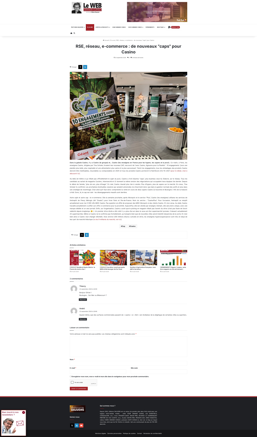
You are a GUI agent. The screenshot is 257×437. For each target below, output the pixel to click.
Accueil (106, 40)
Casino (133, 226)
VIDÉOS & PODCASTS (102, 27)
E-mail (73, 368)
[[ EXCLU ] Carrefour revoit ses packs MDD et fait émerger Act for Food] (113, 257)
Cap (123, 226)
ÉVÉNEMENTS (150, 27)
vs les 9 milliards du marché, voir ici (107, 219)
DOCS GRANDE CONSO (135, 27)
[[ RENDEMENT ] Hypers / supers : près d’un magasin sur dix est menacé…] (173, 257)
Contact (139, 433)
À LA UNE (90, 27)
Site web (134, 368)
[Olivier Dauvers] (87, 7)
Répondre (83, 299)
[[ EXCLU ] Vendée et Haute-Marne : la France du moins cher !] (83, 257)
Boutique (160, 27)
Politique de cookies (129, 433)
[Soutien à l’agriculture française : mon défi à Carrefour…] (143, 257)
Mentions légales (100, 433)
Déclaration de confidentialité (152, 433)
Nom (72, 359)
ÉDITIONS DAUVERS (77, 27)
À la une (112, 40)
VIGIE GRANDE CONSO (119, 27)
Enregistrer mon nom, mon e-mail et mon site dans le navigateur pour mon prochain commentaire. (110, 376)
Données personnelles (114, 433)
